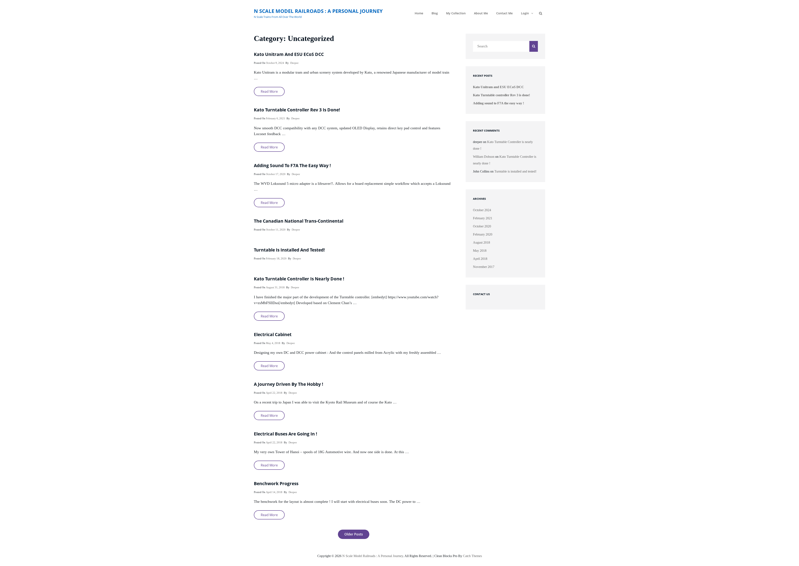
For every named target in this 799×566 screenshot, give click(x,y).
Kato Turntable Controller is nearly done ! (299, 279)
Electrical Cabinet (273, 334)
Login (525, 13)
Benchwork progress (276, 483)
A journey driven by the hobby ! (288, 384)
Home (419, 13)
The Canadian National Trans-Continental (298, 221)
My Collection (456, 13)
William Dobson (483, 156)
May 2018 (479, 250)
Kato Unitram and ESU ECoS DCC (289, 54)
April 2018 (480, 258)
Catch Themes (472, 556)
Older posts (353, 534)
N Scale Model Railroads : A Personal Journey (318, 10)
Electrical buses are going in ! (285, 434)
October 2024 (482, 210)
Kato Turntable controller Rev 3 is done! (297, 110)
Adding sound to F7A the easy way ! (292, 165)
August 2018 (481, 242)
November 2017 (483, 267)
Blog (435, 13)
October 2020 (482, 226)
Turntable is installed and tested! (289, 250)
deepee (294, 62)
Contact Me (504, 13)
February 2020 (482, 234)
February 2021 (482, 218)
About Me (481, 13)
